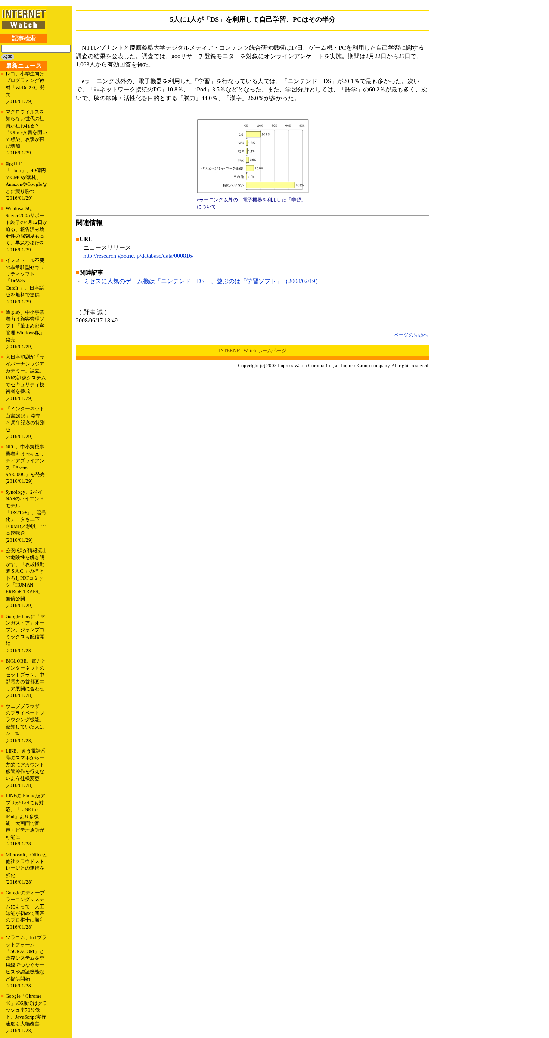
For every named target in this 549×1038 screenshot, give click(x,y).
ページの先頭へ (411, 335)
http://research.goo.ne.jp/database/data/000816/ (138, 256)
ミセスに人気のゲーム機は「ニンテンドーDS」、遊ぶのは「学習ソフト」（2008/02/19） (202, 281)
